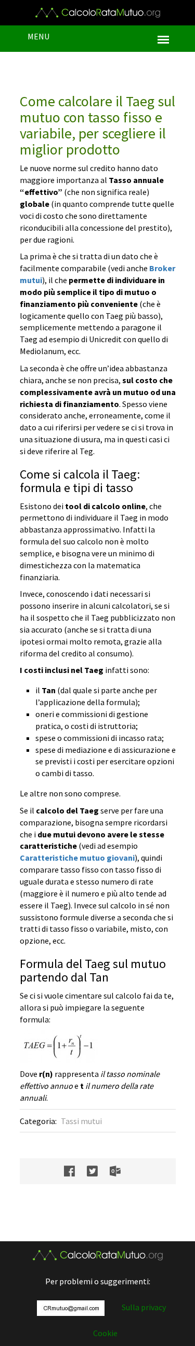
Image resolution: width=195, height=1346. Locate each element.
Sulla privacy (144, 1307)
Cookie (105, 1333)
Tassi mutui (81, 1121)
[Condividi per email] (120, 1171)
